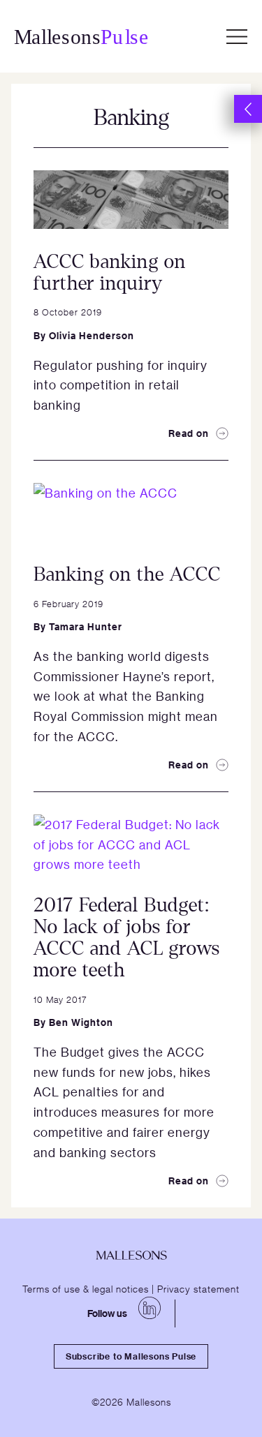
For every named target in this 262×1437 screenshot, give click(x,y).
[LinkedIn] (149, 1308)
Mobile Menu (237, 36)
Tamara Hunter (85, 626)
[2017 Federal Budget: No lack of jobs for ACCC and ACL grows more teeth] (131, 843)
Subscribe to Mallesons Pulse (131, 1356)
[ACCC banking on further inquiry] (131, 199)
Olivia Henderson (91, 335)
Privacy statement (198, 1288)
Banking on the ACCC (127, 574)
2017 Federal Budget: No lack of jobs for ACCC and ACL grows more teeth (127, 937)
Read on (188, 433)
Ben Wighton (81, 1022)
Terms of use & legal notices (85, 1288)
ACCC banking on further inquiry (110, 272)
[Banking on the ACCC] (131, 512)
